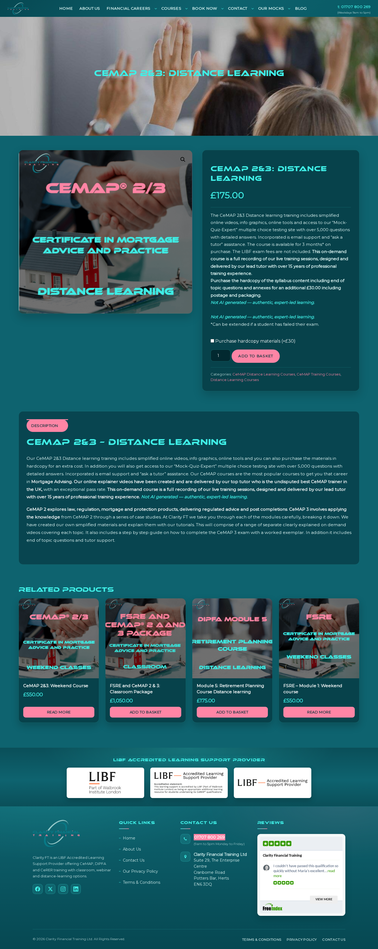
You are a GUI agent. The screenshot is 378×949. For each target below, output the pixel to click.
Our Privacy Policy (140, 871)
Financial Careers (129, 8)
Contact (237, 8)
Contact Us (133, 860)
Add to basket (255, 356)
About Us (89, 8)
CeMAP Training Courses (318, 374)
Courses (171, 8)
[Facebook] (38, 889)
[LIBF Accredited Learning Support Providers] (272, 783)
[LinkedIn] (76, 889)
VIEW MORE (323, 899)
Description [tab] (44, 425)
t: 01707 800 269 (354, 6)
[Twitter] (50, 889)
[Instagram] (63, 889)
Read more (59, 712)
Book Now (204, 8)
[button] (183, 160)
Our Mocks (271, 8)
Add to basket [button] (146, 712)
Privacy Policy (302, 939)
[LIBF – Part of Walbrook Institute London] (105, 783)
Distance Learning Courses (235, 379)
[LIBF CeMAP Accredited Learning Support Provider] (189, 783)
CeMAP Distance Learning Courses (263, 374)
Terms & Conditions (141, 882)
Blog (301, 8)
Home (66, 8)
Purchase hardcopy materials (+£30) (255, 341)
